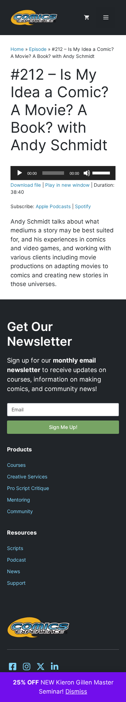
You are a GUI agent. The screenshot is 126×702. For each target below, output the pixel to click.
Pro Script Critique (28, 488)
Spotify (83, 206)
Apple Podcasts (53, 206)
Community (20, 511)
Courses (16, 465)
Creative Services (27, 476)
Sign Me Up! (63, 427)
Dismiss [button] (76, 691)
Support (16, 583)
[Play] (19, 173)
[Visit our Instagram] (26, 666)
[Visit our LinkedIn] (54, 666)
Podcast (16, 560)
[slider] (102, 172)
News (13, 571)
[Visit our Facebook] (12, 666)
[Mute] (86, 173)
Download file (25, 185)
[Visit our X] (40, 666)
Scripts (15, 548)
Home (17, 49)
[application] (62, 173)
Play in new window (67, 185)
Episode (38, 49)
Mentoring (18, 500)
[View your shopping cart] (86, 17)
